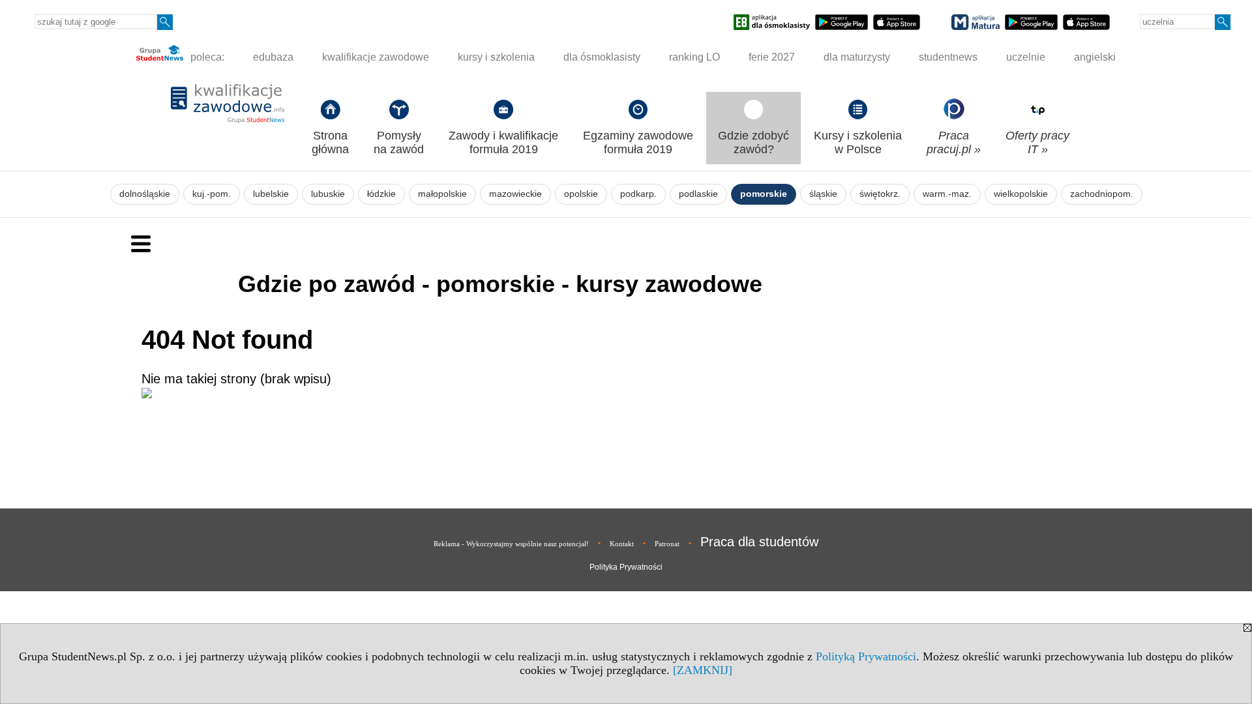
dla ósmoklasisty (601, 57)
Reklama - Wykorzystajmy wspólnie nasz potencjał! (511, 544)
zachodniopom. (1101, 194)
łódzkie (381, 194)
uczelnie (1025, 57)
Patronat (667, 544)
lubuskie (328, 194)
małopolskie (442, 194)
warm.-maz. (947, 194)
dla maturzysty (857, 57)
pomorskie (763, 194)
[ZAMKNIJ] (702, 670)
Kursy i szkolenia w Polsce (858, 142)
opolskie (581, 194)
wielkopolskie (1021, 194)
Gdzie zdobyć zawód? (753, 142)
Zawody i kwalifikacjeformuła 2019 (503, 142)
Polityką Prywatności (866, 656)
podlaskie (698, 194)
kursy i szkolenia (496, 57)
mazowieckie (515, 194)
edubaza (273, 57)
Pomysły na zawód (399, 142)
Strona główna (330, 142)
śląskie (823, 194)
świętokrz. (880, 194)
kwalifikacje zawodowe (375, 57)
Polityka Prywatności (626, 567)
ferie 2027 (772, 57)
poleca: (206, 57)
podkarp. (638, 194)
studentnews (948, 57)
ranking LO (694, 57)
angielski (1095, 57)
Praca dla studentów (759, 542)
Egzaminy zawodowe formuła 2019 (638, 142)
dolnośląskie (144, 194)
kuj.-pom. (211, 194)
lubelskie (271, 194)
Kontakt (622, 544)
